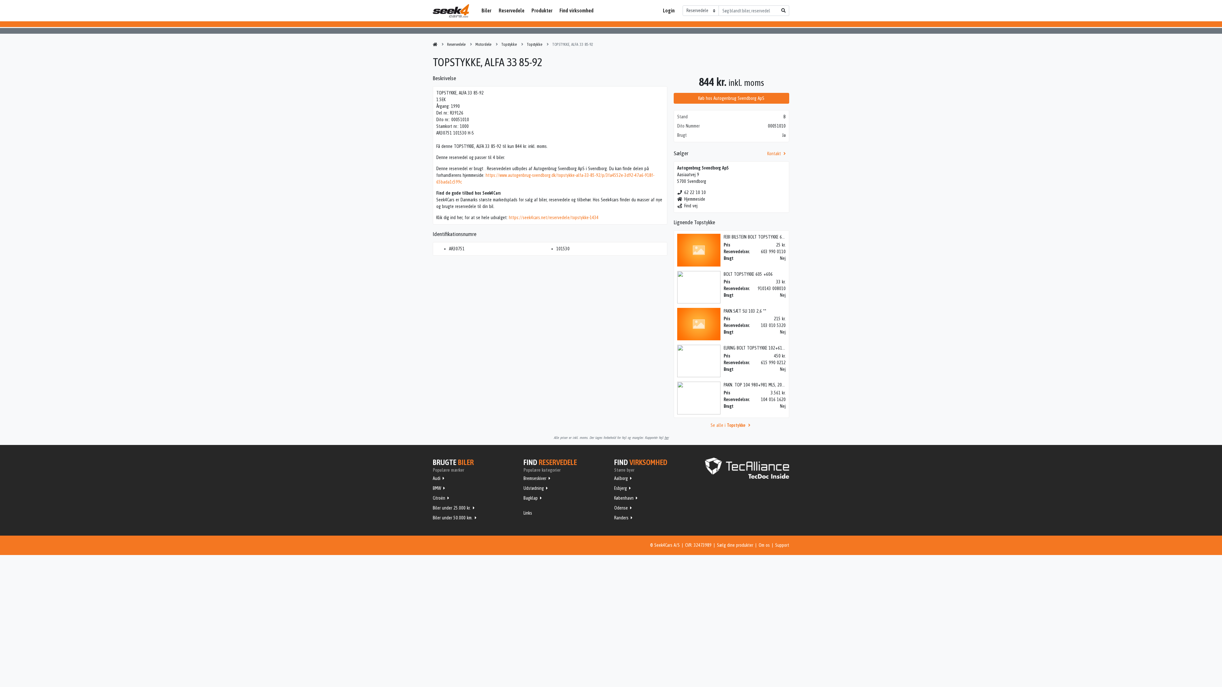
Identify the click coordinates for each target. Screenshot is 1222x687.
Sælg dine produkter (735, 545)
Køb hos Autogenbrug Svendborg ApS (731, 98)
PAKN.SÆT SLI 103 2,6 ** (745, 311)
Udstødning (533, 488)
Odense (621, 507)
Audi (436, 478)
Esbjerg (620, 488)
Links (527, 513)
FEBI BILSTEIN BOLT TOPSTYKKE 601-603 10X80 (765, 236)
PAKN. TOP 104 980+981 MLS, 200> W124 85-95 (766, 384)
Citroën (439, 498)
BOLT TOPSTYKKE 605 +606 (748, 274)
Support (782, 545)
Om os (764, 545)
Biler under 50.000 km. (453, 517)
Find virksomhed (576, 10)
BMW (437, 488)
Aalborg (621, 478)
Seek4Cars (451, 10)
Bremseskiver (534, 478)
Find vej (691, 205)
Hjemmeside (694, 199)
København (624, 498)
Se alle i (728, 425)
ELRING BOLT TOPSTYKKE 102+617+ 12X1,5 (762, 347)
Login (669, 10)
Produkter (541, 10)
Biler (486, 10)
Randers (621, 517)
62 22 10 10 (695, 192)
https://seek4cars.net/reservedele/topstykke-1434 (554, 217)
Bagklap (530, 498)
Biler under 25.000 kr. (452, 507)
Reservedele (511, 10)
